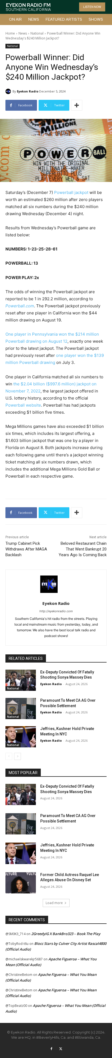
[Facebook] (51, 1049)
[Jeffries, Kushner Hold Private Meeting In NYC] (20, 736)
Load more (54, 903)
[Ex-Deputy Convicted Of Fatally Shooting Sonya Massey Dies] (20, 680)
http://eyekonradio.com (56, 611)
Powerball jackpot (71, 192)
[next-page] (17, 756)
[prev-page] (8, 756)
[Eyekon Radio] (9, 91)
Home (10, 33)
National (36, 33)
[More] (76, 105)
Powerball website (23, 405)
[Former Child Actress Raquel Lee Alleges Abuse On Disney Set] (20, 882)
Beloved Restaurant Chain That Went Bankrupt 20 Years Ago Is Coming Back (83, 549)
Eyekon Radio (27, 91)
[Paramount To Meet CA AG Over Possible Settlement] (20, 708)
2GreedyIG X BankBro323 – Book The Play (65, 933)
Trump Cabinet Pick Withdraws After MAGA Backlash (26, 549)
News (22, 33)
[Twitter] (60, 1049)
